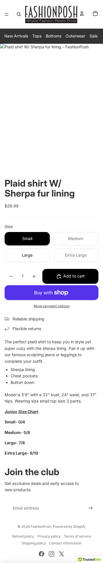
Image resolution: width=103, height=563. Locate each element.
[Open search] (19, 14)
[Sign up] (90, 508)
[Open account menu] (82, 13)
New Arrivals (16, 35)
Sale (94, 35)
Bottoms (53, 35)
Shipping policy (33, 543)
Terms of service (77, 536)
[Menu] (6, 14)
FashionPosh (41, 526)
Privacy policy (49, 536)
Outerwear (75, 35)
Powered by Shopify (69, 526)
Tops (36, 35)
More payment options (52, 306)
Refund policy (23, 536)
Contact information (65, 543)
